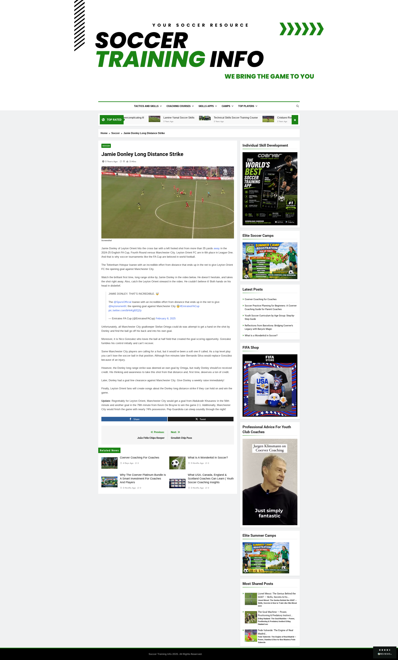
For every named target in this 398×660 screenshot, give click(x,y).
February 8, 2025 (166, 318)
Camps (226, 106)
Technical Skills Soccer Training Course (230, 117)
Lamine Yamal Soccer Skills (173, 117)
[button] (384, 652)
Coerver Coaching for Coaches (139, 457)
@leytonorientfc (118, 306)
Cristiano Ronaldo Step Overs (287, 117)
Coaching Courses (179, 106)
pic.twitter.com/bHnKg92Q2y (125, 310)
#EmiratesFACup (189, 306)
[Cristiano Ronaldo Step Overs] (262, 119)
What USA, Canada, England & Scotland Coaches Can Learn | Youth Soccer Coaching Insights (211, 478)
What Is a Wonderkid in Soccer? (208, 457)
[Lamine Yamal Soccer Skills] (149, 119)
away (217, 248)
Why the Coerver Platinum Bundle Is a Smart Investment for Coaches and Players (143, 478)
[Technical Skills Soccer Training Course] (199, 118)
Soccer (106, 145)
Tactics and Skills (146, 106)
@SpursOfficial (122, 302)
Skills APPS (206, 106)
